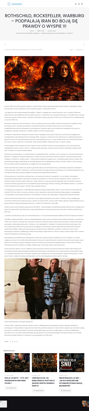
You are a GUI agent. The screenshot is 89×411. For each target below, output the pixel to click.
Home (32, 31)
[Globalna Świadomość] (14, 4)
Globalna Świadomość (22, 50)
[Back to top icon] (80, 407)
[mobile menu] (81, 3)
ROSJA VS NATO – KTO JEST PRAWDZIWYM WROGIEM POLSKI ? (17, 380)
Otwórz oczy (52, 31)
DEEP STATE (40, 31)
